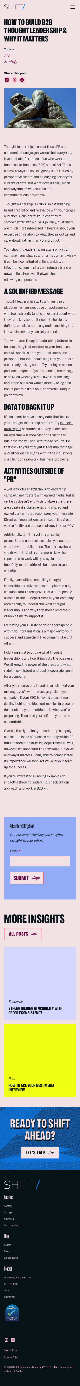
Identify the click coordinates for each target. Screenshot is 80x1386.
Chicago (8, 1212)
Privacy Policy (11, 1357)
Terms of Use (10, 1350)
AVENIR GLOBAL (50, 1367)
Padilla (19, 1371)
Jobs (6, 1290)
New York (9, 1218)
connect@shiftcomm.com (17, 1277)
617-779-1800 (11, 1284)
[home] (14, 7)
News (7, 1251)
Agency (7, 1244)
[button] (72, 7)
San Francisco (11, 1225)
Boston (8, 1205)
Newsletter (9, 1296)
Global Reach (11, 1257)
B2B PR (42, 788)
